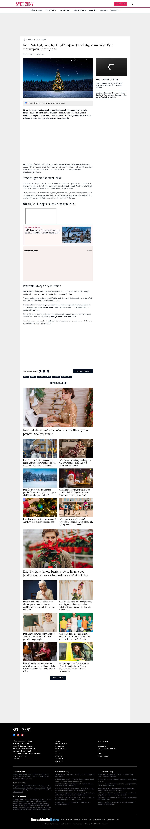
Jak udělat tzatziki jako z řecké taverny (37, 805)
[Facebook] (14, 735)
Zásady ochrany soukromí (24, 749)
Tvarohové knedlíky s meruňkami (27, 801)
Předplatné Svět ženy (22, 741)
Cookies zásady (20, 756)
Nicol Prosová (28, 54)
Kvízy (33, 377)
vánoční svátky (44, 377)
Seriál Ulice (30, 788)
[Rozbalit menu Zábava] (107, 10)
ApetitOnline (103, 741)
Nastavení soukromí (22, 751)
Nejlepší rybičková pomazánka (27, 803)
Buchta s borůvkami (19, 805)
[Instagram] (18, 735)
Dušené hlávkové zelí (19, 807)
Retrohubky (64, 10)
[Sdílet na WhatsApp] (48, 371)
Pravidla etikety (17, 774)
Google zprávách (59, 103)
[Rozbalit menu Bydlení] (118, 10)
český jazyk (66, 377)
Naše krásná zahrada (107, 749)
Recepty (58, 761)
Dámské (84, 820)
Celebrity (50, 10)
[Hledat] (132, 4)
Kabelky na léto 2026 (29, 790)
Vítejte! (23, 778)
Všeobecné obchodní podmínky (26, 754)
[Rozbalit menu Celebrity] (55, 10)
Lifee (100, 754)
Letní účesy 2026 (41, 790)
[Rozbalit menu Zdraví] (96, 10)
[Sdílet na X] (44, 371)
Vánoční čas (27, 164)
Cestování (20, 776)
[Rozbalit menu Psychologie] (85, 10)
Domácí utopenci (26, 809)
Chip (100, 751)
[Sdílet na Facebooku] (40, 371)
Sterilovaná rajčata (35, 799)
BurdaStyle (97, 820)
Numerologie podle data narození (33, 776)
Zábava (103, 10)
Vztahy (58, 741)
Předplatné (121, 3)
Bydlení (114, 10)
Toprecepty (103, 756)
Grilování (29, 778)
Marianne (102, 746)
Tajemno (59, 759)
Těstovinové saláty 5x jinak (20, 799)
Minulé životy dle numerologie (33, 786)
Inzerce (16, 759)
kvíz (26, 377)
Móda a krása (36, 10)
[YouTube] (22, 735)
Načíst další (58, 678)
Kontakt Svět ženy (21, 744)
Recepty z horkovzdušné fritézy (41, 809)
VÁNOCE (56, 377)
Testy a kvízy (41, 39)
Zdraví (92, 10)
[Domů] (25, 4)
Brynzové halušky (43, 803)
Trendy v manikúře (18, 786)
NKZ (90, 820)
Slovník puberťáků (28, 774)
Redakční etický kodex (22, 746)
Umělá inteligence (40, 788)
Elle (100, 744)
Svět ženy (77, 820)
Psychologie (78, 10)
